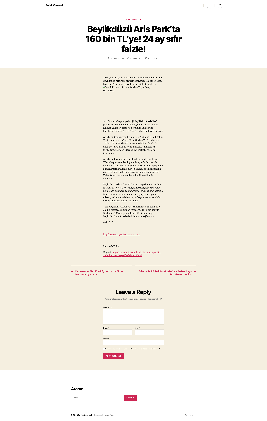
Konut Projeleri (133, 20)
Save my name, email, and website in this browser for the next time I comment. (132, 349)
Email (137, 328)
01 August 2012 (136, 58)
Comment (107, 307)
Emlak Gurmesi (54, 5)
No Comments (153, 58)
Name (106, 328)
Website (106, 338)
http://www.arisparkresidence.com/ (121, 234)
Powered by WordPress (104, 415)
